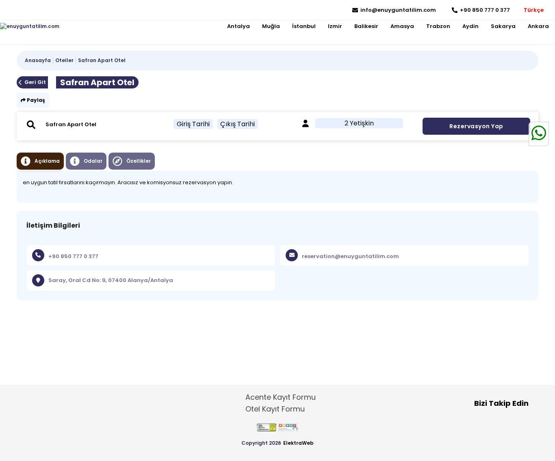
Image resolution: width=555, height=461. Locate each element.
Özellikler (138, 160)
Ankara (538, 26)
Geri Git (35, 82)
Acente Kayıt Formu (280, 397)
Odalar (93, 160)
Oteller (64, 60)
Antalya (238, 26)
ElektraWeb (298, 442)
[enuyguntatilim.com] (29, 26)
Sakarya (503, 26)
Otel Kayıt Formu (275, 409)
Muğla (271, 26)
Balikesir (366, 26)
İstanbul (304, 26)
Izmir (335, 26)
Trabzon (438, 26)
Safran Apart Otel (102, 60)
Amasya (402, 26)
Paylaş (35, 100)
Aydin (470, 26)
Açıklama (47, 160)
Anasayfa (38, 60)
